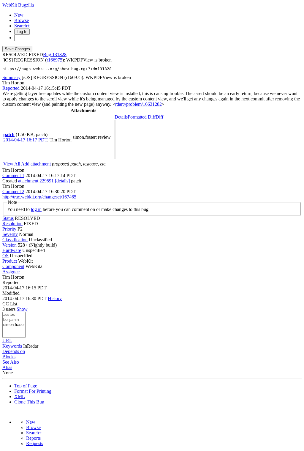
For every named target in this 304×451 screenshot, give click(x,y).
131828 (59, 54)
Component (13, 266)
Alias (7, 367)
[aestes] (14, 314)
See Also (10, 362)
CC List (9, 303)
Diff (159, 116)
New (18, 15)
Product (9, 261)
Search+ (22, 25)
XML (19, 396)
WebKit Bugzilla (18, 4)
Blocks (8, 356)
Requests (34, 443)
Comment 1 (13, 175)
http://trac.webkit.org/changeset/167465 (39, 196)
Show (22, 309)
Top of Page (25, 385)
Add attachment (36, 163)
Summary (11, 77)
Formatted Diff (142, 116)
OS (5, 255)
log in (36, 209)
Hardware (11, 250)
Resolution (12, 223)
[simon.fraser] (14, 324)
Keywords (12, 345)
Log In (22, 31)
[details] (62, 180)
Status (8, 218)
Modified (11, 293)
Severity (10, 234)
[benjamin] (14, 319)
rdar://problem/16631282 (138, 104)
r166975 (54, 59)
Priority (9, 228)
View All (11, 163)
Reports (33, 438)
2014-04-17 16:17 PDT (25, 139)
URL (7, 340)
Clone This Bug (29, 401)
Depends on (13, 351)
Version (9, 244)
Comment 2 (13, 191)
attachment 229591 (36, 180)
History (55, 298)
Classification (15, 239)
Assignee (11, 271)
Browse (21, 20)
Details (121, 116)
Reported (11, 88)
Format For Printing (32, 391)
